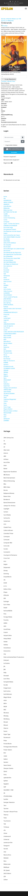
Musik (5, 345)
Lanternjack (7, 318)
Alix (5, 198)
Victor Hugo (7, 407)
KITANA (6, 310)
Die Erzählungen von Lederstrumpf (14, 248)
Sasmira (6, 364)
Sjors (5, 378)
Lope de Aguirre (8, 326)
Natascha (6, 347)
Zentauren (7, 418)
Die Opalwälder (8, 256)
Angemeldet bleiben (11, 145)
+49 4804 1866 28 (9, 3)
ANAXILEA (6, 204)
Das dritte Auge (8, 227)
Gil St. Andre (7, 289)
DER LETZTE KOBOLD (10, 243)
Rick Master (7, 359)
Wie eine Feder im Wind (10, 411)
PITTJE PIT (6, 357)
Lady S (5, 316)
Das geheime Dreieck (10, 229)
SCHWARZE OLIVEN (9, 368)
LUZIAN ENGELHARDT (10, 333)
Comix (5, 220)
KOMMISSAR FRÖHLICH (10, 312)
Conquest (6, 222)
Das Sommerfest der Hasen (12, 235)
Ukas (5, 403)
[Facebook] (10, 1)
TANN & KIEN (7, 390)
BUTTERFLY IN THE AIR (10, 212)
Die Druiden (7, 247)
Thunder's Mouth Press (8, 81)
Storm (5, 382)
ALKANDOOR (7, 200)
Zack (5, 417)
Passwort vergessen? (10, 156)
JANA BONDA (7, 299)
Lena (5, 322)
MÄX (5, 339)
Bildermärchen (8, 210)
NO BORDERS (8, 351)
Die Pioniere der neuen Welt (12, 258)
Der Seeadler (7, 245)
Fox (5, 283)
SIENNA (6, 372)
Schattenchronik (8, 366)
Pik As (5, 355)
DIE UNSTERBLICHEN (10, 262)
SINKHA (6, 376)
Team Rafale (7, 391)
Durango (6, 272)
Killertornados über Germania (12, 308)
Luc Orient (7, 328)
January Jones (8, 301)
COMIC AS (6, 216)
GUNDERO (7, 293)
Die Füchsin (7, 250)
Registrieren (7, 163)
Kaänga (6, 306)
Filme (5, 277)
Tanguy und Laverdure (10, 388)
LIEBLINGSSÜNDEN (9, 324)
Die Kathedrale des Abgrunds (12, 252)
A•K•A (5, 196)
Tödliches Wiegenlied (10, 399)
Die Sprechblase (8, 260)
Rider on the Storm (9, 361)
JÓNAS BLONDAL (8, 305)
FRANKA (6, 285)
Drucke (6, 268)
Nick (5, 349)
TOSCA (6, 401)
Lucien (5, 330)
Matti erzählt (7, 337)
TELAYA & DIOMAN (9, 393)
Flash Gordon (8, 281)
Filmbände (7, 276)
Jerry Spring (7, 303)
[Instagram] (15, 1)
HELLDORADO (8, 295)
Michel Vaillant (8, 343)
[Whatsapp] (17, 1)
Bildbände (6, 208)
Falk (5, 274)
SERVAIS (6, 370)
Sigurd (5, 374)
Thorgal (6, 395)
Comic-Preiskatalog (9, 218)
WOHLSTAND (7, 413)
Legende (6, 320)
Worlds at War (5, 19)
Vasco (5, 405)
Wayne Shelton (8, 409)
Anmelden (14, 152)
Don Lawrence (8, 266)
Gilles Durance (8, 291)
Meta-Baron (7, 341)
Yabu (5, 415)
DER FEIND (7, 241)
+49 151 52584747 (19, 3)
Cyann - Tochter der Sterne (11, 223)
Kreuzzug (6, 314)
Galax (5, 287)
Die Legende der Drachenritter (13, 254)
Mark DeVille (7, 335)
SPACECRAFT (7, 380)
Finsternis (6, 279)
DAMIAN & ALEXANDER (10, 225)
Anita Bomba (7, 206)
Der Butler (7, 239)
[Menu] (26, 8)
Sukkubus (6, 384)
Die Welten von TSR (15, 19)
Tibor (5, 397)
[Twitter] (12, 1)
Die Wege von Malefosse (11, 264)
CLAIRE (6, 214)
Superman (7, 386)
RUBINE (6, 362)
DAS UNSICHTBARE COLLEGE (12, 237)
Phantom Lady (8, 353)
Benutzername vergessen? (11, 160)
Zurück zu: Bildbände (7, 20)
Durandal (6, 270)
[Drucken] (14, 26)
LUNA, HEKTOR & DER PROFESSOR (14, 332)
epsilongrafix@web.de (14, 4)
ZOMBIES (6, 420)
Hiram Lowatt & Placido (10, 297)
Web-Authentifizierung (15, 149)
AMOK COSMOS (8, 202)
